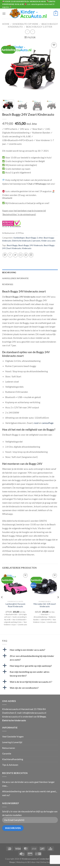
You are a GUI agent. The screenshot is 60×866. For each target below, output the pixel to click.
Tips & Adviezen (10, 764)
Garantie (6, 753)
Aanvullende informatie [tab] (15, 278)
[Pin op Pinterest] (25, 255)
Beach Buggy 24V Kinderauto (30, 245)
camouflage (47, 422)
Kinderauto (26, 248)
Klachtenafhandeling (12, 759)
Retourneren (8, 747)
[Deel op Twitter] (15, 255)
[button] (30, 649)
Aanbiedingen (19, 238)
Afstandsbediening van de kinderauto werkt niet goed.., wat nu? (29, 793)
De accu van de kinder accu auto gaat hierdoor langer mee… (28, 783)
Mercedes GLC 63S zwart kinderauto (44, 605)
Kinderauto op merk (25, 23)
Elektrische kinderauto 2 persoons (26, 240)
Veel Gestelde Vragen (13, 736)
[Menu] (4, 13)
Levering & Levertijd (12, 742)
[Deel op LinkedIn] (31, 255)
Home (5, 23)
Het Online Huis (43, 862)
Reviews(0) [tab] (7, 284)
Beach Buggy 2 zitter (39, 26)
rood (36, 422)
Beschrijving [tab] (9, 272)
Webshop (20, 862)
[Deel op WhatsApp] (4, 255)
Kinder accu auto (48, 240)
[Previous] (7, 69)
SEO (29, 862)
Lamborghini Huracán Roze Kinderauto (15, 605)
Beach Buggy (12, 245)
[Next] (53, 69)
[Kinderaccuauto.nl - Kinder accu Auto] (30, 14)
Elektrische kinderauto (14, 720)
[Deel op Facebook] (10, 255)
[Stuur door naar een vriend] (20, 255)
